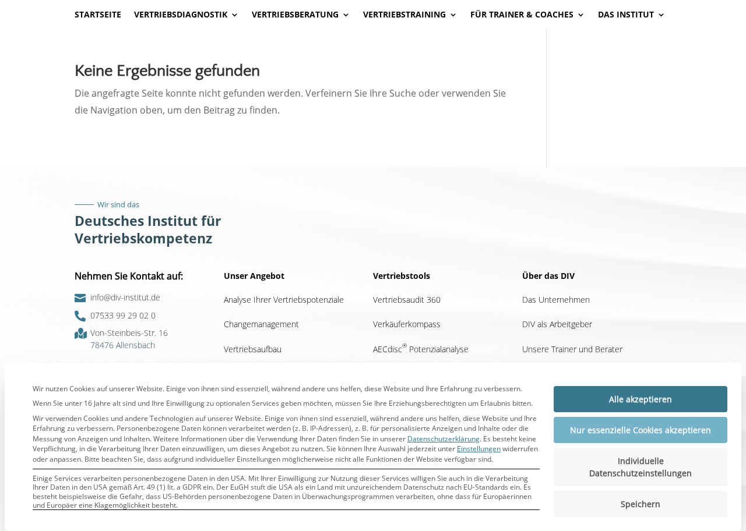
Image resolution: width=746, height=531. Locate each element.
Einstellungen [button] (479, 449)
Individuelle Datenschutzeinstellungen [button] (640, 467)
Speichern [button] (640, 503)
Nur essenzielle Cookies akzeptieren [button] (640, 430)
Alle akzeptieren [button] (640, 399)
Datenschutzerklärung (443, 439)
